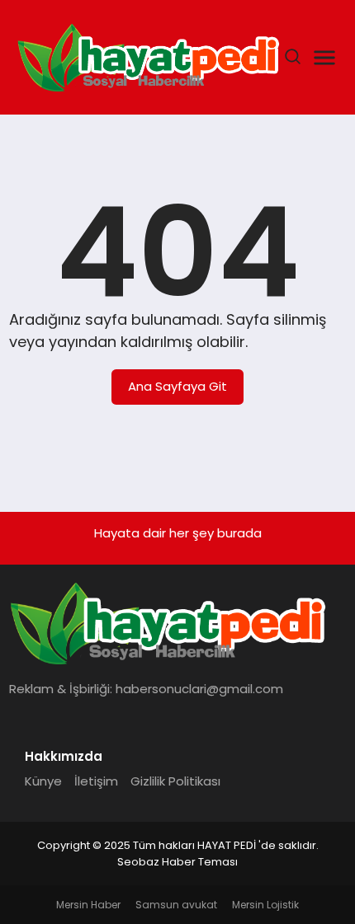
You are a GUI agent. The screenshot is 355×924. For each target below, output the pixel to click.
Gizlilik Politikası (175, 781)
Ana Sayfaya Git (177, 386)
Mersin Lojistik (265, 905)
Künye (43, 781)
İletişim (96, 781)
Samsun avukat (176, 905)
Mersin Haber (88, 905)
